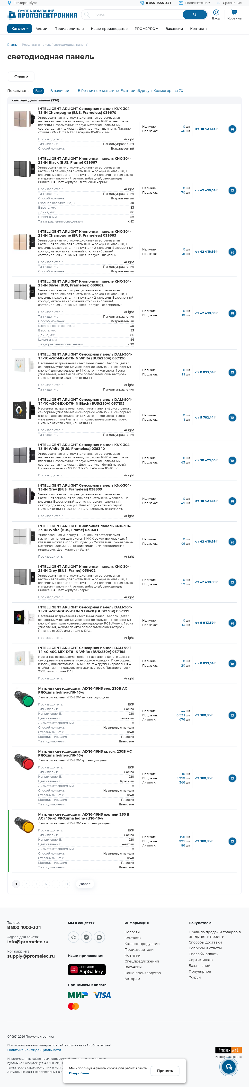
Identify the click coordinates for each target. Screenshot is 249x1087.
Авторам (132, 979)
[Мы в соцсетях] (73, 937)
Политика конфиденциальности (34, 1050)
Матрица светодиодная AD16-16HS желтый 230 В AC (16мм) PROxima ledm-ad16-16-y (83, 816)
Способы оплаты (203, 954)
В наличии (59, 91)
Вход (216, 18)
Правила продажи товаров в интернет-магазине (215, 934)
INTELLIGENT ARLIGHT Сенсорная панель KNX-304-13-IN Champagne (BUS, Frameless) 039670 (84, 111)
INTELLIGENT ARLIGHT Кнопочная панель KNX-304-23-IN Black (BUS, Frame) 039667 (84, 160)
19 (66, 884)
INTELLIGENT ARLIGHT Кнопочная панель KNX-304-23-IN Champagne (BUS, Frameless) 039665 (84, 233)
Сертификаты (201, 960)
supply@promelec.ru (31, 956)
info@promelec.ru (27, 942)
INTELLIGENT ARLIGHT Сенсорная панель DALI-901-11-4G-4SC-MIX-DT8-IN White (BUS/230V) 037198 (85, 650)
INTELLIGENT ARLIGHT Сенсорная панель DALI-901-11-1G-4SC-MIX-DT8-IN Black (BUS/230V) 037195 (85, 401)
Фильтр (21, 76)
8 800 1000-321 (24, 928)
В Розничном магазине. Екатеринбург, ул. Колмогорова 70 (130, 91)
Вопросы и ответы (205, 948)
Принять (165, 1071)
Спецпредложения (141, 961)
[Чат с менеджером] (229, 1067)
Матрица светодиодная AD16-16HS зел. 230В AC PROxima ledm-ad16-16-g (82, 690)
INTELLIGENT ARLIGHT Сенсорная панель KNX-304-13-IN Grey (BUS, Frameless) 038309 (84, 487)
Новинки (132, 955)
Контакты (132, 938)
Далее (85, 884)
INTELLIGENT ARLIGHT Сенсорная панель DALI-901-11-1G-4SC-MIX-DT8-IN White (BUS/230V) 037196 (85, 356)
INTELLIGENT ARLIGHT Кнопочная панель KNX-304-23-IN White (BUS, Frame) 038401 (84, 528)
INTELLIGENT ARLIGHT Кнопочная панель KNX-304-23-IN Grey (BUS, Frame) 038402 (84, 568)
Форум (195, 977)
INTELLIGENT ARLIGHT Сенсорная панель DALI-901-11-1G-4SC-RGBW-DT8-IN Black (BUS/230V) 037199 (85, 609)
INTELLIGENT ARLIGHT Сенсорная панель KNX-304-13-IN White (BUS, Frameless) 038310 (84, 447)
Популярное (200, 971)
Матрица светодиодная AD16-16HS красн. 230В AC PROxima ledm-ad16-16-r (85, 753)
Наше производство (142, 973)
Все (38, 91)
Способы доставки (205, 942)
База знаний (200, 966)
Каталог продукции (142, 944)
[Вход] (216, 12)
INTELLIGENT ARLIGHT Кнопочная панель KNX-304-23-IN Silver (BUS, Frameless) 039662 (84, 283)
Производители (139, 950)
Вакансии (133, 967)
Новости (132, 932)
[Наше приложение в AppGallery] (94, 970)
